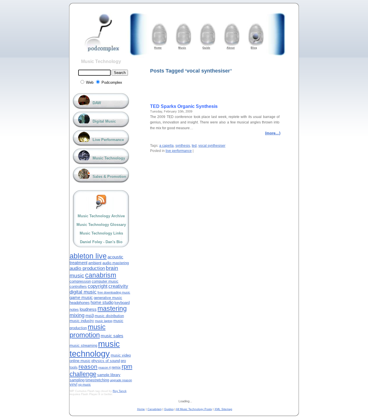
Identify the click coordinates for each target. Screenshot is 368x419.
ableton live (88, 256)
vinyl (73, 384)
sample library (108, 375)
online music (80, 361)
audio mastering (115, 263)
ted (194, 146)
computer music (105, 281)
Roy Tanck (119, 391)
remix (116, 367)
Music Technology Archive (101, 216)
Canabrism (154, 409)
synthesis (182, 146)
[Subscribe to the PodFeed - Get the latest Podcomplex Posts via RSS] (101, 201)
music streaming (83, 345)
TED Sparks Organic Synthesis (184, 106)
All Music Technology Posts (194, 409)
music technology (95, 348)
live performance (179, 151)
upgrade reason (121, 380)
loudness (88, 309)
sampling (77, 380)
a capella (166, 146)
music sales (112, 335)
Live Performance (108, 140)
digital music (83, 292)
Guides (169, 409)
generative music (108, 298)
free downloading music (113, 292)
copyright (98, 286)
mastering (112, 308)
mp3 (89, 315)
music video (121, 355)
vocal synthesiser (211, 146)
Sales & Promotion (109, 176)
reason (87, 366)
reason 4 (104, 367)
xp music (84, 384)
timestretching (97, 380)
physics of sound (105, 361)
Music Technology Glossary (101, 224)
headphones (80, 302)
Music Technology (101, 61)
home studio (102, 302)
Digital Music (104, 121)
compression (80, 281)
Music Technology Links (101, 233)
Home (141, 409)
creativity (118, 286)
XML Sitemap (223, 409)
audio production (87, 268)
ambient (94, 263)
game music (81, 297)
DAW (97, 103)
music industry (82, 321)
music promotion (88, 331)
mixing (77, 315)
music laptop (103, 321)
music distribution (109, 316)
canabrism (100, 275)
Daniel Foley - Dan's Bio (101, 242)
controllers (78, 286)
